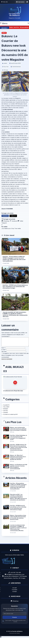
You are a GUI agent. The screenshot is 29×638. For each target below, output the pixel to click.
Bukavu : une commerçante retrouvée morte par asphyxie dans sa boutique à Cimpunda (18, 429)
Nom (3, 348)
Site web (3, 351)
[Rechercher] (28, 23)
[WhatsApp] (27, 2)
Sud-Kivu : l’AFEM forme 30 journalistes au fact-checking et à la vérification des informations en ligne (15, 286)
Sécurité (6, 407)
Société (6, 405)
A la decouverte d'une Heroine (13, 391)
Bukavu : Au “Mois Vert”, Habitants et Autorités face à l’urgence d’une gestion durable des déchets (18, 457)
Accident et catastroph (10, 414)
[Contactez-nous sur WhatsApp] (0, 637)
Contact (14, 591)
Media (5, 408)
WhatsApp (6, 221)
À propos (14, 589)
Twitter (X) (13, 215)
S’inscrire (14, 617)
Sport (5, 410)
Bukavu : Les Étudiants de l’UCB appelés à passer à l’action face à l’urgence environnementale (18, 466)
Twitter (21, 221)
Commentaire (5, 336)
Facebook (5, 215)
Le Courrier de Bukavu (14, 14)
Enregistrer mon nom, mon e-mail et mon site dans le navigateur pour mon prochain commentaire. (14, 355)
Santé (5, 412)
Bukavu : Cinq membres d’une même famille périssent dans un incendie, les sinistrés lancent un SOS (18, 517)
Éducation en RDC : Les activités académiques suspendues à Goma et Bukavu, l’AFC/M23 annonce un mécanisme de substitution (18, 497)
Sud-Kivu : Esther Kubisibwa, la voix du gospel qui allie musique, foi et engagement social (18, 437)
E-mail (3, 349)
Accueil (14, 587)
